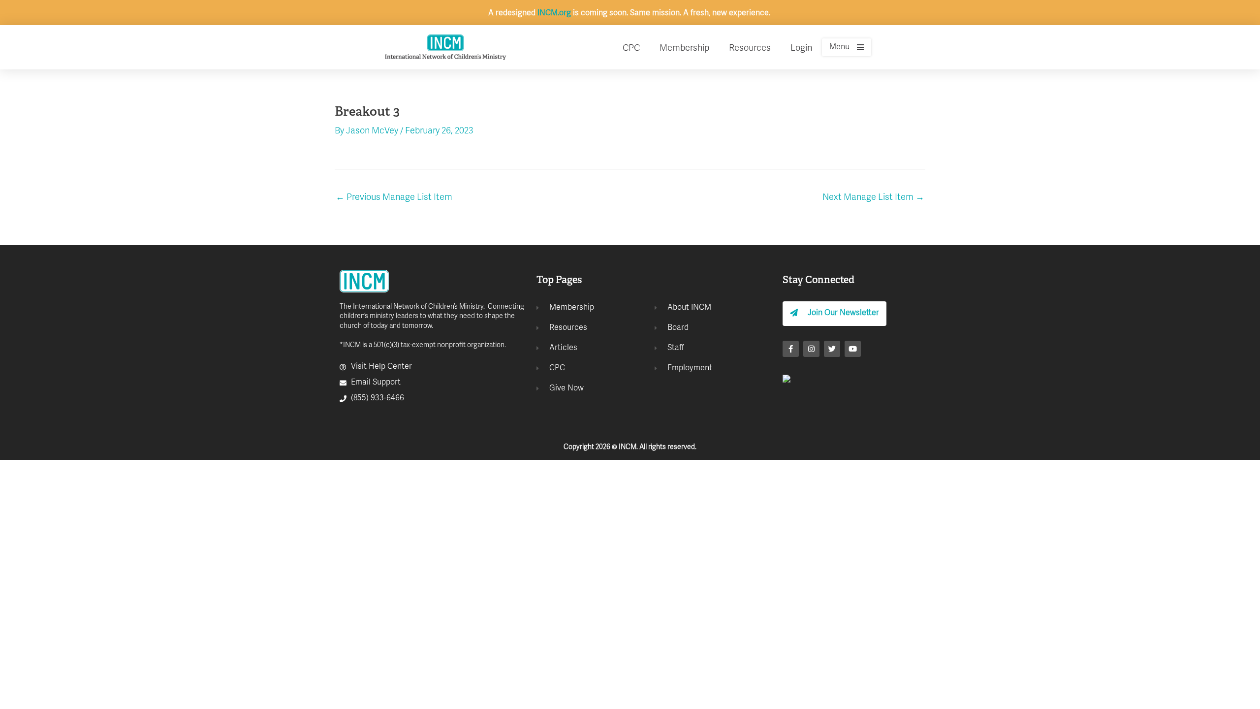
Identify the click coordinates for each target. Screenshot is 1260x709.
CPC (631, 48)
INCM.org (554, 13)
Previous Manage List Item (394, 197)
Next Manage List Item (873, 197)
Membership (684, 48)
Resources (750, 48)
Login (801, 48)
